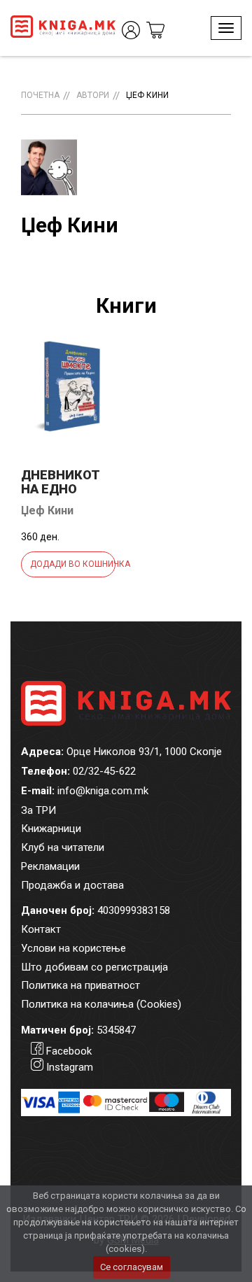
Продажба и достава (72, 885)
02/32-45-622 (104, 771)
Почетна (40, 95)
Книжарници (51, 828)
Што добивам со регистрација (94, 967)
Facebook (69, 1051)
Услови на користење (73, 948)
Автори (92, 95)
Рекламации (50, 866)
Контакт (41, 929)
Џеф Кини (147, 95)
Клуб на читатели (62, 847)
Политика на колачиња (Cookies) (101, 1004)
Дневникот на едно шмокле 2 (60, 488)
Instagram (69, 1067)
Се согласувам (131, 1267)
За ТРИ (38, 810)
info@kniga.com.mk (102, 790)
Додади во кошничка (72, 564)
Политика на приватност (80, 985)
